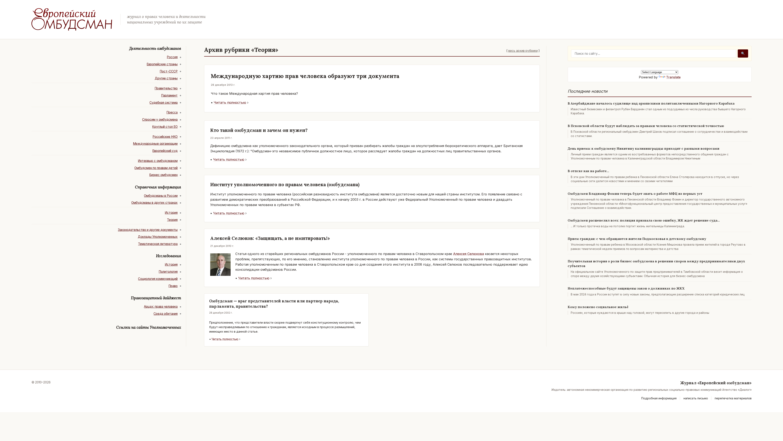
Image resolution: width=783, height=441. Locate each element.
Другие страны (166, 78)
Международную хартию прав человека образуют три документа (305, 75)
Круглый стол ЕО (165, 127)
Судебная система (163, 103)
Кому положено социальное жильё (598, 307)
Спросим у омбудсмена (160, 119)
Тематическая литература (158, 244)
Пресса (172, 112)
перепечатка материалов (733, 398)
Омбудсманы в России (161, 196)
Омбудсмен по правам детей (156, 168)
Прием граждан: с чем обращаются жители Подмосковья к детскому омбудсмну (637, 239)
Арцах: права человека (161, 306)
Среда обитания (166, 314)
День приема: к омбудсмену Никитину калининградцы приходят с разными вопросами (643, 148)
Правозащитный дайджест (156, 297)
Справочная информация (158, 187)
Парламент (169, 95)
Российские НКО (165, 137)
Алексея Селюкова (468, 254)
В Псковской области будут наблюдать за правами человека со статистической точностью (646, 126)
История (171, 213)
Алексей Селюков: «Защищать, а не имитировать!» (270, 238)
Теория (172, 220)
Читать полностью (230, 102)
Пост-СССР (169, 71)
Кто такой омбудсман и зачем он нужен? (258, 130)
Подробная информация (659, 398)
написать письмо (695, 398)
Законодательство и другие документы (148, 230)
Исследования (168, 255)
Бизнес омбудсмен (163, 175)
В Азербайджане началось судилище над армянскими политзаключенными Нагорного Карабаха (651, 103)
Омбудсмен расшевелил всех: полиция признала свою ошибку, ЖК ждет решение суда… (644, 220)
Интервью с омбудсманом (158, 161)
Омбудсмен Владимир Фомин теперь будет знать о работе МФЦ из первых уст (635, 194)
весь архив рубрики (523, 51)
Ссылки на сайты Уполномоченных (148, 327)
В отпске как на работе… (588, 171)
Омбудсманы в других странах (154, 203)
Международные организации (155, 144)
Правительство (166, 88)
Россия (172, 57)
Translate (673, 77)
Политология (168, 272)
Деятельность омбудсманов (155, 48)
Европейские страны (162, 64)
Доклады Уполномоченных (158, 237)
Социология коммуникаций (158, 279)
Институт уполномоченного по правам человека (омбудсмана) (284, 184)
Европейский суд (165, 151)
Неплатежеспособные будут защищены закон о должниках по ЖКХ (626, 288)
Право (173, 286)
